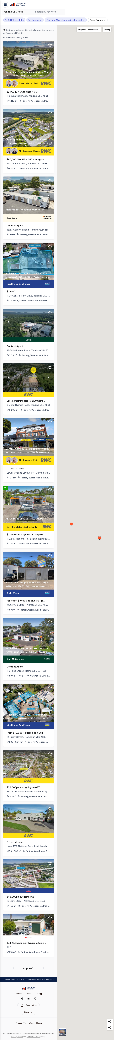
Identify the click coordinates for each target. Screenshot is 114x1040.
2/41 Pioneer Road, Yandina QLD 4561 (27, 163)
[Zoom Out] (110, 1027)
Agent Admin (31, 1005)
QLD (9, 947)
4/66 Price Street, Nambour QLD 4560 (27, 604)
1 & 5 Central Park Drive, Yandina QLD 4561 (28, 295)
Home (7, 979)
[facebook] (22, 998)
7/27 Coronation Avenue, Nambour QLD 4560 (28, 791)
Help (29, 994)
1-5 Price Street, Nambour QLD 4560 (27, 670)
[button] (8, 60)
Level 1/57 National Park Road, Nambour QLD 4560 (28, 846)
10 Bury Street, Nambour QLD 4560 (26, 901)
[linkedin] (28, 998)
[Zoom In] (110, 1021)
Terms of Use (28, 1023)
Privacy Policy (17, 1037)
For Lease (16, 979)
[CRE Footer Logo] (28, 988)
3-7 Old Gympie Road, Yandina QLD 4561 (28, 405)
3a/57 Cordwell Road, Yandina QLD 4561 (28, 229)
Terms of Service (33, 1037)
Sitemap (39, 1023)
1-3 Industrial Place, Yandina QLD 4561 (27, 96)
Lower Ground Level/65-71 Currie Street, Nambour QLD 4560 (28, 472)
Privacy (19, 1023)
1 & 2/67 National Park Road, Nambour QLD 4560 (28, 538)
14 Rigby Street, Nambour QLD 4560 (26, 737)
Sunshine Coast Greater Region (41, 979)
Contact (18, 994)
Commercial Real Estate (17, 5)
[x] (35, 998)
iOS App (39, 994)
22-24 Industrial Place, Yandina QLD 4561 (28, 350)
